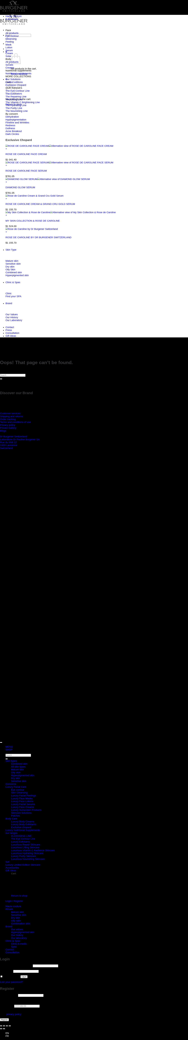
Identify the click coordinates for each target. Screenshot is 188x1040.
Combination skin (20, 923)
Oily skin (15, 772)
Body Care (11, 818)
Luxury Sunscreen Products (26, 810)
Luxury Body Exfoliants (23, 824)
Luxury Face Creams (22, 807)
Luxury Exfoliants (20, 841)
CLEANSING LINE (21, 836)
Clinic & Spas (13, 282)
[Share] (7, 1025)
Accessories (12, 867)
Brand (9, 303)
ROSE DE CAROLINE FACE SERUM (26, 170)
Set (7, 862)
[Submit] (1, 378)
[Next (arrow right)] (4, 1028)
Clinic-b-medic (19, 943)
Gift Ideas (11, 336)
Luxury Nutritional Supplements (23, 830)
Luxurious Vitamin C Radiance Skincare (33, 850)
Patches (15, 815)
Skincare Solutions (21, 813)
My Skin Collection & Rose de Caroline (33, 220)
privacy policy (13, 1014)
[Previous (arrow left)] (1, 1028)
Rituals (9, 909)
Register (4, 1020)
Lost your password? (11, 982)
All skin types (18, 766)
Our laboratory (19, 938)
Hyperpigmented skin (22, 775)
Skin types (11, 761)
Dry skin (15, 778)
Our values (17, 929)
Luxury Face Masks (21, 798)
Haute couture (13, 906)
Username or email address (16, 965)
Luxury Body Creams (22, 821)
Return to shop (19, 895)
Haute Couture (14, 16)
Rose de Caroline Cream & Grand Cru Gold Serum (40, 204)
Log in (24, 977)
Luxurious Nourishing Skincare (28, 859)
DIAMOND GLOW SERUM (20, 187)
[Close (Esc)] (10, 1025)
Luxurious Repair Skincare (25, 844)
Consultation (12, 333)
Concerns (11, 784)
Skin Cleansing (19, 792)
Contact (10, 327)
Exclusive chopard (21, 827)
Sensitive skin (18, 781)
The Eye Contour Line (23, 838)
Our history (17, 935)
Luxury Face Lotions (22, 801)
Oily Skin (16, 920)
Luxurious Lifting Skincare (25, 847)
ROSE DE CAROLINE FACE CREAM (26, 154)
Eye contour (17, 789)
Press (9, 330)
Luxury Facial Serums (23, 804)
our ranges (11, 833)
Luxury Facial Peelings (23, 795)
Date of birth (7, 1006)
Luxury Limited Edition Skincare (23, 864)
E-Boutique (12, 19)
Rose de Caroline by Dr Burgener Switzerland (38, 237)
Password (6, 971)
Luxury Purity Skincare (23, 856)
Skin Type (11, 249)
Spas (14, 946)
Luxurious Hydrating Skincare (27, 853)
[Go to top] (1, 742)
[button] (97, 148)
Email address (8, 995)
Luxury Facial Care (16, 787)
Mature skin (17, 769)
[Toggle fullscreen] (4, 1025)
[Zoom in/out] (1, 1025)
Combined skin (19, 763)
